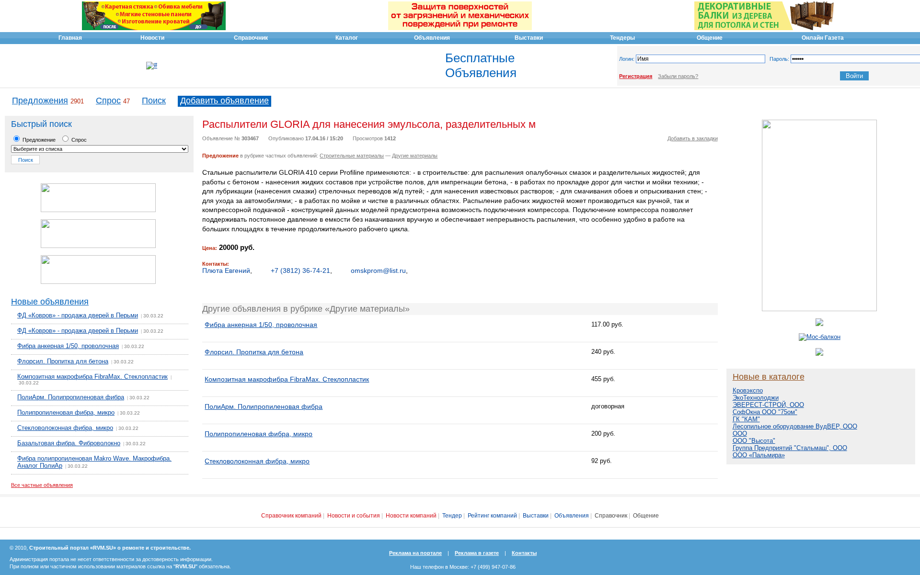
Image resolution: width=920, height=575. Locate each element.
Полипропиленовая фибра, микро (66, 412)
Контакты (524, 553)
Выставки (536, 515)
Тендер (452, 515)
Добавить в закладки (692, 138)
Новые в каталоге (769, 377)
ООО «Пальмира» (759, 455)
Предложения (40, 100)
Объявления (571, 515)
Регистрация (635, 76)
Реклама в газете (477, 553)
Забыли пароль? (678, 76)
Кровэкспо (748, 390)
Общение (646, 515)
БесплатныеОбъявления (481, 65)
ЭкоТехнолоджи (756, 397)
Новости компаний (411, 515)
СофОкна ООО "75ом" (765, 412)
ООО (740, 433)
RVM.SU (185, 566)
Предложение (38, 140)
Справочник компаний (291, 515)
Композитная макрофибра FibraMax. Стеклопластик (92, 376)
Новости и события (353, 515)
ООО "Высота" (754, 440)
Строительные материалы (352, 155)
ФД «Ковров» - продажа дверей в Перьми (77, 315)
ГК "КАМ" (746, 419)
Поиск (154, 100)
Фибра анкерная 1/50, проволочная (68, 346)
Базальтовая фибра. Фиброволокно (68, 443)
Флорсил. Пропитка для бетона (62, 361)
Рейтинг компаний (492, 515)
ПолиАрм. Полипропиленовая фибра (70, 397)
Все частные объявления (42, 485)
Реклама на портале (415, 553)
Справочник (611, 515)
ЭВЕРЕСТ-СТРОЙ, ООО (768, 404)
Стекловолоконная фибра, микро (65, 427)
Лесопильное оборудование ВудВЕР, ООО (795, 426)
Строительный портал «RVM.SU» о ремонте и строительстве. (110, 548)
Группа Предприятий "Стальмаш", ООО (790, 447)
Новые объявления (50, 301)
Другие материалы (414, 155)
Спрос (108, 100)
